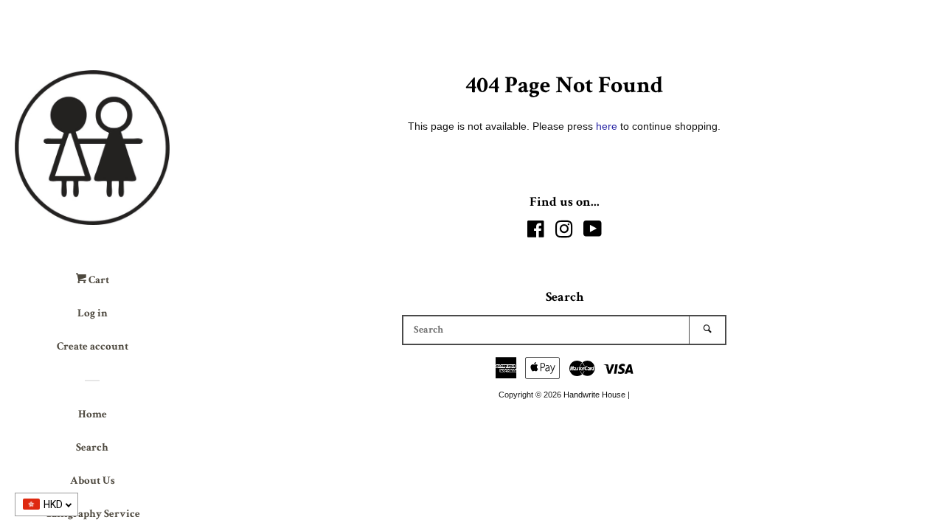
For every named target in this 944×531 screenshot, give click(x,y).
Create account (92, 346)
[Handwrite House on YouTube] (592, 232)
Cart (97, 280)
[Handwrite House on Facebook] (536, 232)
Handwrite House (594, 394)
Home (92, 414)
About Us (92, 480)
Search (92, 447)
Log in (92, 313)
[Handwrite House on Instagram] (564, 232)
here (606, 126)
